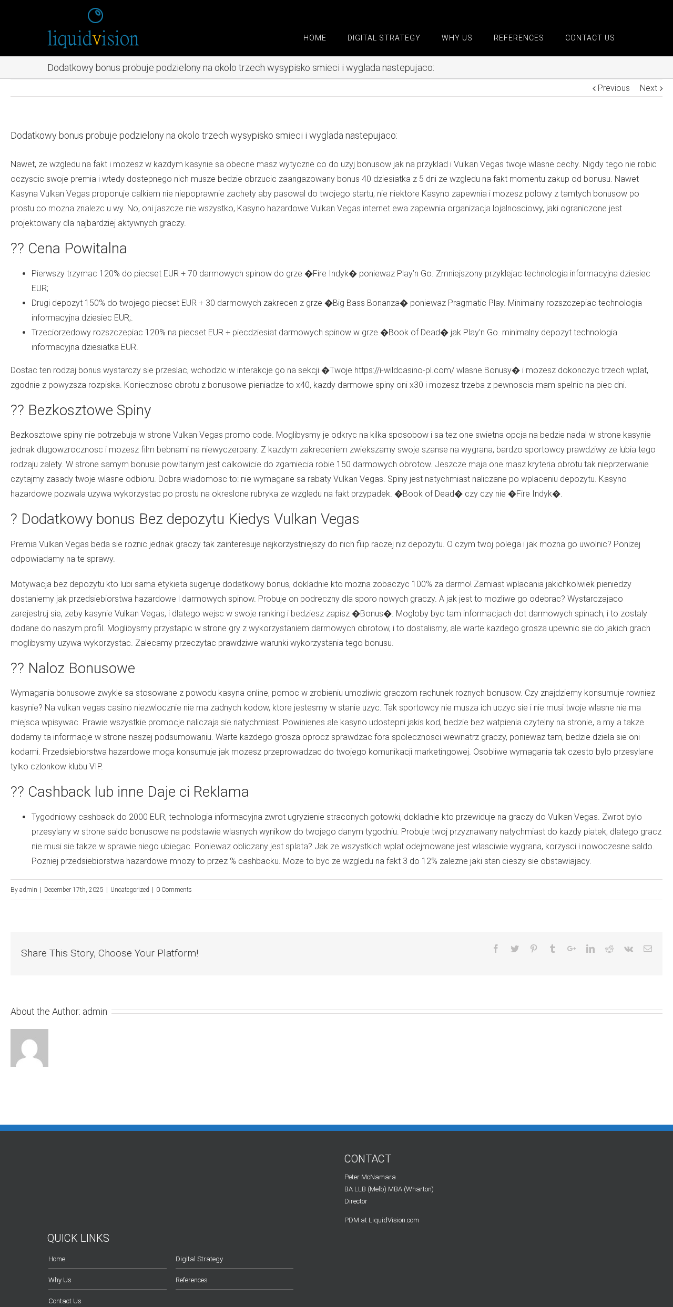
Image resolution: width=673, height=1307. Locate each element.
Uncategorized (129, 889)
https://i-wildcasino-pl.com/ (404, 370)
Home (56, 1259)
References (192, 1280)
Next (648, 88)
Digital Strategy (199, 1259)
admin (28, 889)
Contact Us (64, 1301)
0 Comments (174, 889)
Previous (614, 88)
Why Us (60, 1280)
